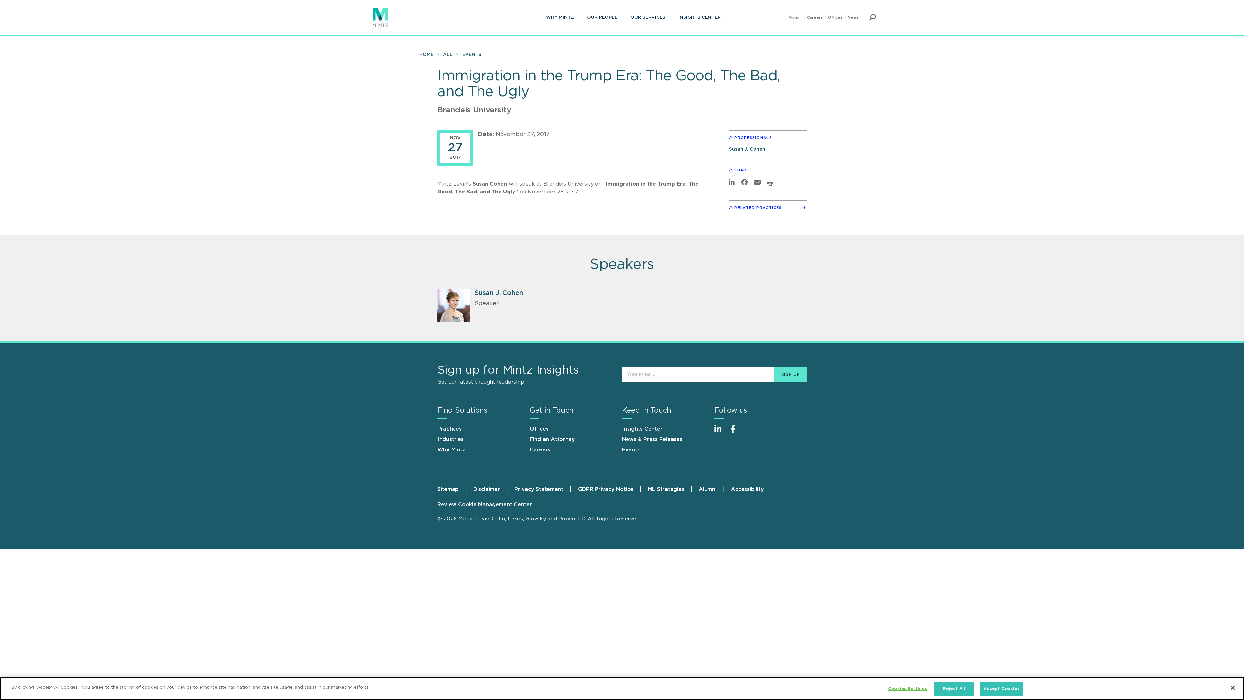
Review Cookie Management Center (484, 504)
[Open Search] (872, 17)
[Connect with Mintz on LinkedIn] (720, 432)
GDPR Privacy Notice (605, 489)
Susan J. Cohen (747, 149)
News (853, 17)
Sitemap (448, 489)
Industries (450, 439)
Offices (835, 17)
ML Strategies (666, 489)
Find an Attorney (552, 439)
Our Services (647, 17)
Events (471, 54)
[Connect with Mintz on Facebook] (737, 432)
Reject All (954, 689)
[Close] (1233, 688)
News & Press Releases (652, 439)
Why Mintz (560, 17)
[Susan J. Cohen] (453, 305)
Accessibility (747, 489)
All (448, 54)
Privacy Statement (538, 489)
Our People (602, 17)
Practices (449, 429)
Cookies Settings (907, 689)
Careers (815, 17)
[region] (622, 688)
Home (426, 54)
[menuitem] (560, 17)
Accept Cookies (1002, 689)
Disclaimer (486, 489)
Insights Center (699, 17)
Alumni (795, 17)
